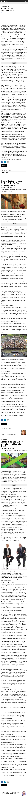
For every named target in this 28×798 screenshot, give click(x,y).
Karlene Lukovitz (5, 187)
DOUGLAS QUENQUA (6, 172)
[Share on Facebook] (2, 162)
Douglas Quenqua (5, 10)
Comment (4, 165)
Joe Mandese (4, 448)
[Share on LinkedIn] (5, 162)
